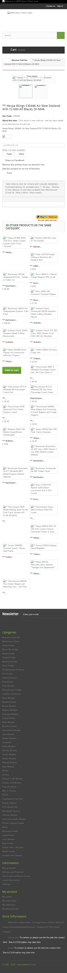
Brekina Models (9, 710)
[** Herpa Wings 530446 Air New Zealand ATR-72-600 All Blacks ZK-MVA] (26, 91)
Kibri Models (8, 722)
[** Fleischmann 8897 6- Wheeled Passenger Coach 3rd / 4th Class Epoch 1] (44, 370)
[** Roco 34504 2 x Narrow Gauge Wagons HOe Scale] (44, 276)
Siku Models (8, 734)
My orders (7, 897)
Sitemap (6, 884)
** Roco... (35, 283)
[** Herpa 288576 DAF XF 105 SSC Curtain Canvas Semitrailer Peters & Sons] (44, 529)
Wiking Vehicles (10, 662)
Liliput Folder (8, 718)
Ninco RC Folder (10, 649)
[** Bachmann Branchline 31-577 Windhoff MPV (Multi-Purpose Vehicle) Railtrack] (16, 472)
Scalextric (7, 742)
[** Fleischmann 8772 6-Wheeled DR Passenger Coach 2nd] (16, 389)
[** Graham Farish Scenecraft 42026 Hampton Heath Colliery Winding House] (44, 312)
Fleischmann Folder (12, 690)
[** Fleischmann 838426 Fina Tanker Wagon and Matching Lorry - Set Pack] (16, 584)
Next (50, 91)
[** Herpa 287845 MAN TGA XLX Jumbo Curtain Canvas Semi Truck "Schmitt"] (16, 242)
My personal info (10, 909)
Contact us (50, 6)
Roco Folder (8, 666)
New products (9, 868)
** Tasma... (35, 554)
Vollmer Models (9, 815)
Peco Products (9, 787)
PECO (5, 795)
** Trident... (36, 358)
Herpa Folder (8, 645)
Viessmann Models (11, 730)
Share (21, 154)
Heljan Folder (8, 851)
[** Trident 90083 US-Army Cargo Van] (44, 351)
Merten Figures (9, 803)
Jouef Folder (8, 835)
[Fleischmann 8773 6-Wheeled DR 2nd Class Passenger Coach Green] (44, 389)
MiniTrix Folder (9, 726)
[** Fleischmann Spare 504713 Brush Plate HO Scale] (44, 510)
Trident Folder (9, 658)
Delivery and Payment (12, 872)
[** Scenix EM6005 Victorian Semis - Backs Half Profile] (16, 548)
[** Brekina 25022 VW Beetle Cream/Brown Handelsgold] (16, 432)
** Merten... (36, 247)
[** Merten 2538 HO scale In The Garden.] (44, 239)
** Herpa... (7, 252)
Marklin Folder (9, 702)
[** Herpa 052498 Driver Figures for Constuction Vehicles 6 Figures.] (16, 353)
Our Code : (7, 116)
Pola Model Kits (10, 807)
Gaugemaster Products (13, 670)
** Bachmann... (9, 286)
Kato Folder (8, 843)
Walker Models (9, 738)
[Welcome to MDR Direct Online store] (33, 1)
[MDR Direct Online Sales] (33, 17)
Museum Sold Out (11, 637)
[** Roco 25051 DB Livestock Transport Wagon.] (44, 293)
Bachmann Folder (10, 641)
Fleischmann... (36, 398)
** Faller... (35, 266)
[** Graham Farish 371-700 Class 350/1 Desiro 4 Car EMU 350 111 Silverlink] (44, 333)
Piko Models (8, 686)
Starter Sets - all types (13, 847)
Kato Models (8, 767)
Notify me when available (13, 150)
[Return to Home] (6, 60)
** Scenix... (7, 557)
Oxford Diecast (9, 678)
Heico (5, 827)
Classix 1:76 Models (12, 783)
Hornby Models (9, 750)
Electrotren (7, 682)
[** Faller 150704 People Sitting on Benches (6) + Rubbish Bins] (44, 257)
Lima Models (8, 839)
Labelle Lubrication (11, 694)
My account (9, 891)
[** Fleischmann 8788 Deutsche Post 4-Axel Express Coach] (16, 409)
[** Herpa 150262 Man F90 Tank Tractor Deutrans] (44, 430)
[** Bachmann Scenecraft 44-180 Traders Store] (44, 470)
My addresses (9, 905)
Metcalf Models (9, 763)
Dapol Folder (8, 653)
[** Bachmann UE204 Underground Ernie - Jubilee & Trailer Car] (16, 277)
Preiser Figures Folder (13, 823)
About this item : (10, 120)
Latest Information (11, 880)
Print (9, 173)
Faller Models (8, 746)
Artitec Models (9, 758)
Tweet (9, 154)
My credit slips (9, 901)
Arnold (5, 775)
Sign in (60, 6)
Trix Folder (7, 674)
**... (32, 378)
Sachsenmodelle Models (14, 819)
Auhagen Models (10, 714)
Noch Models (8, 698)
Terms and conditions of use (16, 876)
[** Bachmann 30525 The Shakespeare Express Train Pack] (16, 311)
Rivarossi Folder (10, 831)
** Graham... (36, 323)
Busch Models (9, 706)
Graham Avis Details (12, 855)
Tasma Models (9, 754)
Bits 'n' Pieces (9, 791)
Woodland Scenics (11, 811)
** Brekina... (8, 441)
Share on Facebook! (14, 160)
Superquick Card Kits (12, 799)
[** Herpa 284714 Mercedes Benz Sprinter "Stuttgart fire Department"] (44, 565)
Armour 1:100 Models (12, 779)
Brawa (5, 771)
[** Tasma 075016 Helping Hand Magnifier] (44, 547)
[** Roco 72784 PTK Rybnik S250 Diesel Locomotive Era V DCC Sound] (44, 489)
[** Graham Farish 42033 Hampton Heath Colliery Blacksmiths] (16, 333)
